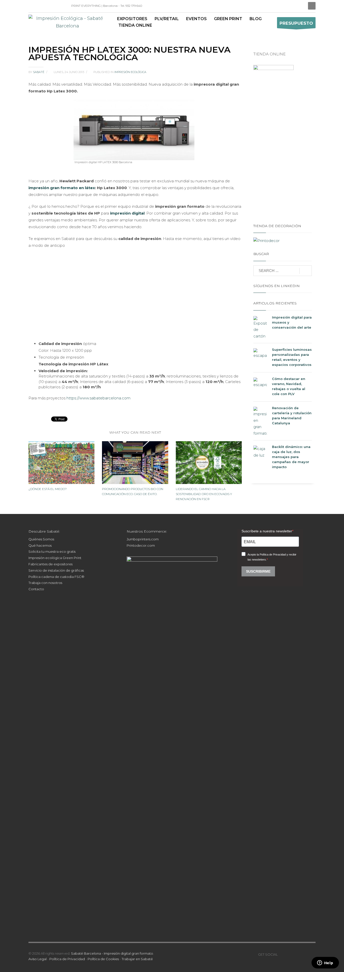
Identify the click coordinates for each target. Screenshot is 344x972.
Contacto (36, 589)
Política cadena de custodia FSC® (56, 577)
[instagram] (40, 6)
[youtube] (296, 954)
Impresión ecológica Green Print (54, 558)
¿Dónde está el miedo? (47, 489)
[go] (305, 271)
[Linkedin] (32, 6)
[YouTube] (47, 6)
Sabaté (39, 72)
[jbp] (62, 6)
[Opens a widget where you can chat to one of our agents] (325, 963)
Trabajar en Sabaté (137, 959)
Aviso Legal (37, 959)
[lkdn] (281, 954)
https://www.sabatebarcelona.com (98, 398)
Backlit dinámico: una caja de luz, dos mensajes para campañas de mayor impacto (291, 457)
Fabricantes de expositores (50, 564)
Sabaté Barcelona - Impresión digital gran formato (112, 953)
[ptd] (55, 6)
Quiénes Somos (41, 539)
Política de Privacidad (67, 959)
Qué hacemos (40, 545)
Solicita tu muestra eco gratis (52, 551)
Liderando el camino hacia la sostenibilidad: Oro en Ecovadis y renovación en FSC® (204, 494)
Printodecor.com (141, 545)
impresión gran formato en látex (61, 187)
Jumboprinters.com (143, 539)
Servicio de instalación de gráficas (56, 570)
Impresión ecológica (130, 72)
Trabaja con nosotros (45, 583)
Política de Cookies (103, 959)
